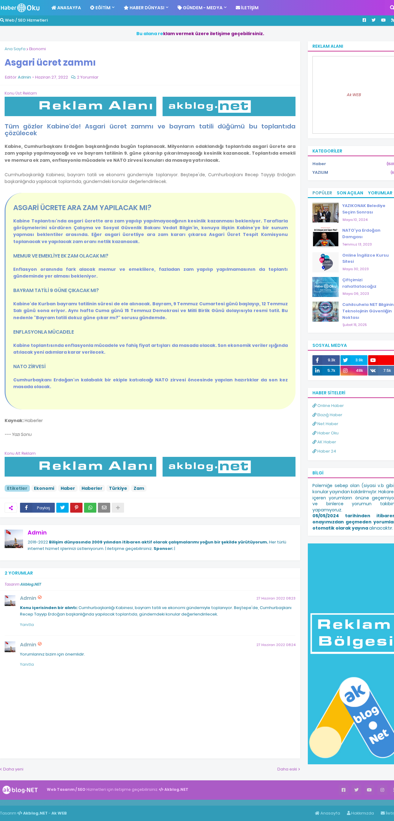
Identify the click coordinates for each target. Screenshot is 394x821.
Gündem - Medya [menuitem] (202, 8)
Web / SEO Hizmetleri (26, 20)
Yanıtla (27, 624)
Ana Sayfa (15, 49)
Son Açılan (350, 193)
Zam (139, 488)
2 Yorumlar (87, 77)
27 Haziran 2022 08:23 (276, 598)
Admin (37, 532)
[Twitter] (62, 508)
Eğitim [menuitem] (102, 8)
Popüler (322, 193)
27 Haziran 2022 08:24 (276, 644)
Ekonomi (37, 49)
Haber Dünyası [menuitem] (146, 8)
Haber (68, 488)
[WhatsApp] (90, 508)
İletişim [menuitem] (249, 8)
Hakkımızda (362, 813)
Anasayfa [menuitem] (68, 8)
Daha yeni (13, 769)
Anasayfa (330, 813)
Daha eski (287, 769)
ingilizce (64, 802)
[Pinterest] (76, 508)
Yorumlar (380, 193)
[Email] (104, 508)
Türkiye (118, 488)
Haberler (92, 488)
